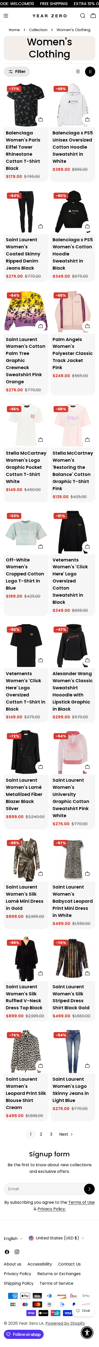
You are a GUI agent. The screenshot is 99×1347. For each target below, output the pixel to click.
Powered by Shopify (65, 1323)
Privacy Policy (17, 1274)
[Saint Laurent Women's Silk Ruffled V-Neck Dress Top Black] (26, 959)
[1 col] (78, 72)
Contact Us (69, 1264)
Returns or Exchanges (59, 1274)
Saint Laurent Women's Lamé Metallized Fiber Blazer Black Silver (24, 794)
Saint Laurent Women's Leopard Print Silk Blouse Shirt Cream (26, 1093)
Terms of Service (56, 1283)
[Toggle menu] (6, 16)
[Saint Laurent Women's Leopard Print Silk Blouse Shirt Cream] (26, 1051)
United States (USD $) (57, 1238)
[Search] (83, 16)
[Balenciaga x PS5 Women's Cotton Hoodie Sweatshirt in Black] (73, 212)
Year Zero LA (31, 1323)
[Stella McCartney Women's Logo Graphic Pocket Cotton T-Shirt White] (26, 425)
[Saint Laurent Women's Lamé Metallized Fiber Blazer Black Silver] (26, 752)
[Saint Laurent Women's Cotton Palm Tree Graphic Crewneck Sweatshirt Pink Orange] (26, 311)
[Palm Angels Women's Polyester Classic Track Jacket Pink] (73, 311)
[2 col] (90, 72)
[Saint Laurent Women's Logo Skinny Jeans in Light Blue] (73, 1051)
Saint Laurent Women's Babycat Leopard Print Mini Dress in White (73, 901)
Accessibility (39, 1264)
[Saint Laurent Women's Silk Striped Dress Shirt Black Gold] (73, 959)
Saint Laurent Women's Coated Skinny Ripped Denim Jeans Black (23, 253)
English (11, 1238)
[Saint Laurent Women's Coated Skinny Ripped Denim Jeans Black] (26, 212)
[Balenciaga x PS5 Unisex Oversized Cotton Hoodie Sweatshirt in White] (73, 105)
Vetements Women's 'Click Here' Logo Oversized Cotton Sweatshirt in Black (70, 581)
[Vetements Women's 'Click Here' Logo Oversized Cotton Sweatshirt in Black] (73, 532)
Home (14, 29)
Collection (38, 29)
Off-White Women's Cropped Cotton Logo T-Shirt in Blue (25, 574)
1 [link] (30, 1134)
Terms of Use (81, 1202)
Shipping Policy (19, 1283)
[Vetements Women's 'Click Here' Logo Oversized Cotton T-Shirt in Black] (26, 646)
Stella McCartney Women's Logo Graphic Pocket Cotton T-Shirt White (26, 467)
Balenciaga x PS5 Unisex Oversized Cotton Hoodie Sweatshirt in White (73, 147)
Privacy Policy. (52, 1209)
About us (12, 1264)
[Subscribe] (89, 1189)
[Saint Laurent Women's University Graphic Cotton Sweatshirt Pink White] (73, 752)
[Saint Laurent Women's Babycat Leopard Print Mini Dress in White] (73, 859)
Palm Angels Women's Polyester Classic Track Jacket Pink (73, 353)
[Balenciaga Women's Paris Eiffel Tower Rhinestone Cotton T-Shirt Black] (26, 105)
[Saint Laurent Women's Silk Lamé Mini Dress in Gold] (26, 859)
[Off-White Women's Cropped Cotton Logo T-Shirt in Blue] (26, 532)
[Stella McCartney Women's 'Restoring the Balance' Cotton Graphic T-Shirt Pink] (73, 425)
